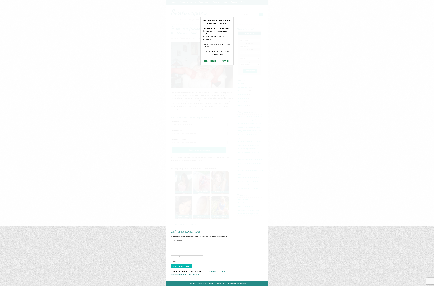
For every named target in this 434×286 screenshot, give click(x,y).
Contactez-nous (220, 283)
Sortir (226, 60)
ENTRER (210, 60)
